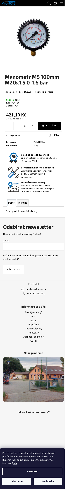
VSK (16, 105)
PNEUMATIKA (39, 142)
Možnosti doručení (44, 92)
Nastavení (32, 471)
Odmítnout (16, 481)
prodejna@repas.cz (36, 289)
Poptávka (33, 324)
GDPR (33, 341)
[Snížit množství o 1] (17, 126)
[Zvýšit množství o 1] (32, 126)
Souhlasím (48, 481)
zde (15, 463)
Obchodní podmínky (33, 336)
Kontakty (34, 332)
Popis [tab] (11, 203)
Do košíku (51, 125)
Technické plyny (33, 328)
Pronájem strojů (33, 312)
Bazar (33, 320)
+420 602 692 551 (36, 293)
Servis (33, 316)
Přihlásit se (13, 269)
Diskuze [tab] (22, 203)
